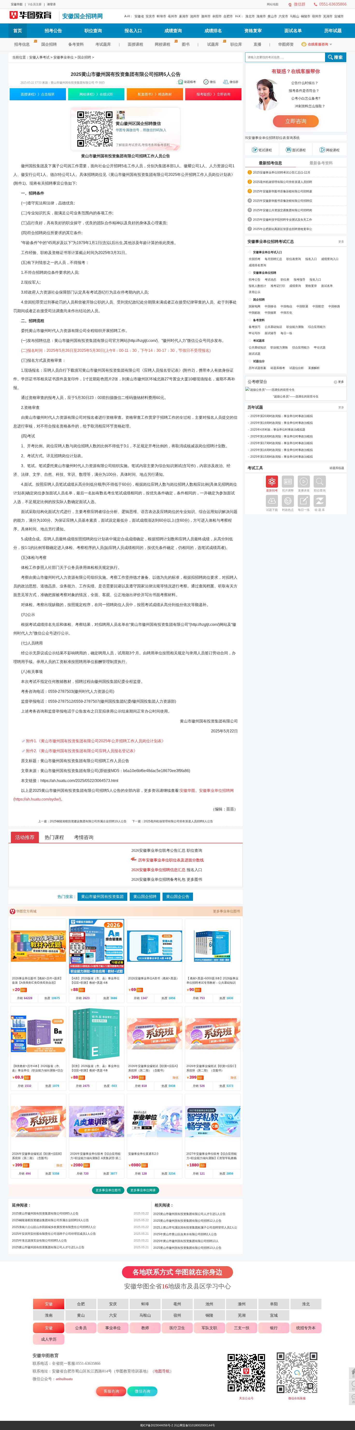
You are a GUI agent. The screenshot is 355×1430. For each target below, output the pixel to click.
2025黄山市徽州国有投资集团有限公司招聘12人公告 (187, 1220)
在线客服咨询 (318, 44)
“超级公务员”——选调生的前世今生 (296, 396)
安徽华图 (16, 4)
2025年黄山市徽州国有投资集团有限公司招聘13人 (186, 1241)
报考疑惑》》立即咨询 (213, 94)
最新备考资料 (321, 163)
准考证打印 (277, 286)
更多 (341, 241)
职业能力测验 (295, 327)
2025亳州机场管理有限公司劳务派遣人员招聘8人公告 (178, 821)
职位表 (285, 279)
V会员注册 (35, 4)
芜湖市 (328, 16)
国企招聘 (49, 44)
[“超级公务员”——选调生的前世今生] (295, 390)
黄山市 (272, 16)
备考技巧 (254, 327)
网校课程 (162, 44)
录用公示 (254, 292)
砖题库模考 (277, 368)
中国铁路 (334, 306)
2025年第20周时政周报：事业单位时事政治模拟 (281, 416)
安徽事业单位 (63, 57)
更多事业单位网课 (143, 1190)
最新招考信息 (270, 163)
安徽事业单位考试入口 (267, 252)
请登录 (51, 4)
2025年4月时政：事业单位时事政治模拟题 (277, 429)
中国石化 (286, 312)
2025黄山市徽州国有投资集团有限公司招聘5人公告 (45, 1213)
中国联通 (302, 306)
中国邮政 (254, 312)
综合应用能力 (317, 327)
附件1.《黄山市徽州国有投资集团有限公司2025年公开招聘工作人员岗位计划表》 (95, 741)
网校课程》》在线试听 (96, 94)
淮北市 (250, 16)
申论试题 (320, 347)
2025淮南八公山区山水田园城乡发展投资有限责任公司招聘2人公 (54, 1227)
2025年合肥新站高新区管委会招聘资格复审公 (282, 229)
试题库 (213, 44)
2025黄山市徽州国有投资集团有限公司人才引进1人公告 (48, 1247)
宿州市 (316, 16)
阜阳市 (217, 16)
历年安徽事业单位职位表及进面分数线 (171, 860)
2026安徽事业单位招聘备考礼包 (158, 879)
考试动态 (270, 279)
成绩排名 (213, 30)
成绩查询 (173, 30)
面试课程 (299, 150)
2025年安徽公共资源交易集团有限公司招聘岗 (282, 210)
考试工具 (255, 468)
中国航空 (318, 306)
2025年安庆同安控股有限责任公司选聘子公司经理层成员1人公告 (54, 1233)
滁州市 (206, 16)
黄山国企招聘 (144, 897)
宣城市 (339, 16)
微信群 (299, 4)
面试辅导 (270, 333)
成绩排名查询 (257, 265)
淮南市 (261, 16)
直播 (257, 44)
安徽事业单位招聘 (264, 272)
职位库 (236, 44)
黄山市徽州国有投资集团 (102, 897)
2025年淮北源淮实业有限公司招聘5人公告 (39, 1240)
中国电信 (286, 306)
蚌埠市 (161, 16)
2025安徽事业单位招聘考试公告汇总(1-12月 (281, 172)
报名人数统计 (257, 286)
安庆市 (150, 16)
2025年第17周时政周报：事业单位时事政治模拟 (281, 443)
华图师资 (286, 44)
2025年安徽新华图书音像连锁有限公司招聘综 (282, 200)
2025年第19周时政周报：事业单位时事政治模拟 (281, 423)
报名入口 (133, 30)
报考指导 (299, 279)
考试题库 (103, 44)
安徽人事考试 (39, 57)
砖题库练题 (337, 468)
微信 (213, 82)
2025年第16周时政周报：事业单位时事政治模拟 (281, 450)
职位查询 (93, 30)
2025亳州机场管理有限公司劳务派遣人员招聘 (282, 182)
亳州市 (172, 16)
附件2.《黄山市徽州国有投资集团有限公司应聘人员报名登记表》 (81, 751)
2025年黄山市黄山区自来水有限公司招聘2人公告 (185, 1234)
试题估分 (259, 361)
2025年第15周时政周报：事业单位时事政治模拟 (281, 456)
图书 (186, 44)
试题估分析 (296, 368)
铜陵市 (305, 16)
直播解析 (314, 368)
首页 (17, 30)
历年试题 (333, 30)
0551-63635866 (333, 4)
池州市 (194, 16)
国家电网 (254, 306)
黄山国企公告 (177, 897)
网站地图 (272, 4)
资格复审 (253, 30)
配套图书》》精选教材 (155, 94)
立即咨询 (295, 121)
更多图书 (194, 879)
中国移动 (270, 306)
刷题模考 (190, 82)
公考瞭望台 (257, 382)
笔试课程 (265, 150)
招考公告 (53, 30)
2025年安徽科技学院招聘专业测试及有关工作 (282, 219)
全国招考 (254, 259)
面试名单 (293, 30)
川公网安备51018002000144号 (194, 1425)
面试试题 (254, 353)
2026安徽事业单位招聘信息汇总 (158, 870)
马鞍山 (294, 16)
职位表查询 (293, 259)
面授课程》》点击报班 (38, 94)
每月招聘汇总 (273, 259)
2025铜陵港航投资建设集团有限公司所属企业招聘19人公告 (88, 821)
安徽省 (139, 16)
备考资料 (76, 44)
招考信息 (22, 44)
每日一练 (286, 333)
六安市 (283, 16)
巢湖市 (183, 16)
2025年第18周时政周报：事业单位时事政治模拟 (281, 436)
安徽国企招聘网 (32, 16)
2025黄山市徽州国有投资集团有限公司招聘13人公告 (187, 1247)
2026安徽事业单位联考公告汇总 (158, 850)
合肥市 (228, 16)
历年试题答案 (257, 368)
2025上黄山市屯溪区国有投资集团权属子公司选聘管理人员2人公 (195, 1227)
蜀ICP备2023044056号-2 (156, 1425)
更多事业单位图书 (226, 911)
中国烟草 (270, 312)
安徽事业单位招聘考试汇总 (271, 242)
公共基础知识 (273, 327)
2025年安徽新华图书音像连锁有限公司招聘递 (282, 191)
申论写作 (254, 333)
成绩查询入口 (330, 259)
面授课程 (135, 44)
